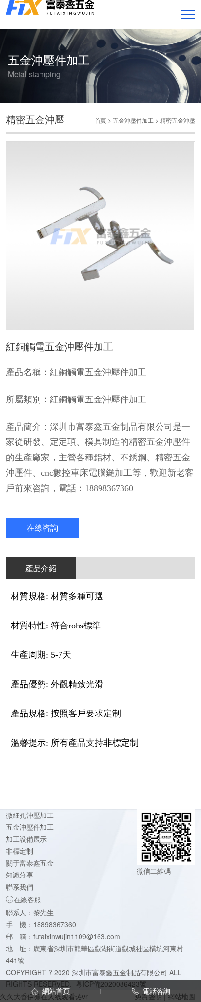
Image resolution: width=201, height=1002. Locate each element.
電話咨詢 (155, 991)
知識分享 (19, 874)
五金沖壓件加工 (133, 120)
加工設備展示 (26, 839)
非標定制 (19, 851)
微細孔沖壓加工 (30, 815)
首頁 (100, 120)
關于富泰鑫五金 (30, 863)
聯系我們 (19, 887)
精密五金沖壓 (177, 120)
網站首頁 (55, 991)
